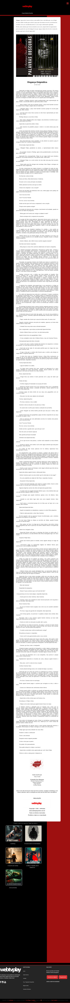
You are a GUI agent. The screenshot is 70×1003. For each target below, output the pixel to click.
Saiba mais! (12, 978)
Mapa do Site (25, 985)
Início (24, 971)
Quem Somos (26, 974)
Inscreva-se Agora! (52, 977)
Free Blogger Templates (30, 1000)
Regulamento (63, 977)
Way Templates (54, 1000)
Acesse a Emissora (27, 989)
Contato (24, 978)
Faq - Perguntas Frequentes (28, 982)
